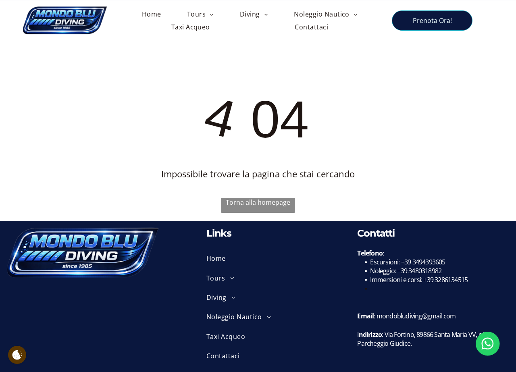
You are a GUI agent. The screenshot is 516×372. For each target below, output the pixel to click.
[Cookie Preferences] (17, 355)
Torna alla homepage (258, 202)
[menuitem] (151, 14)
